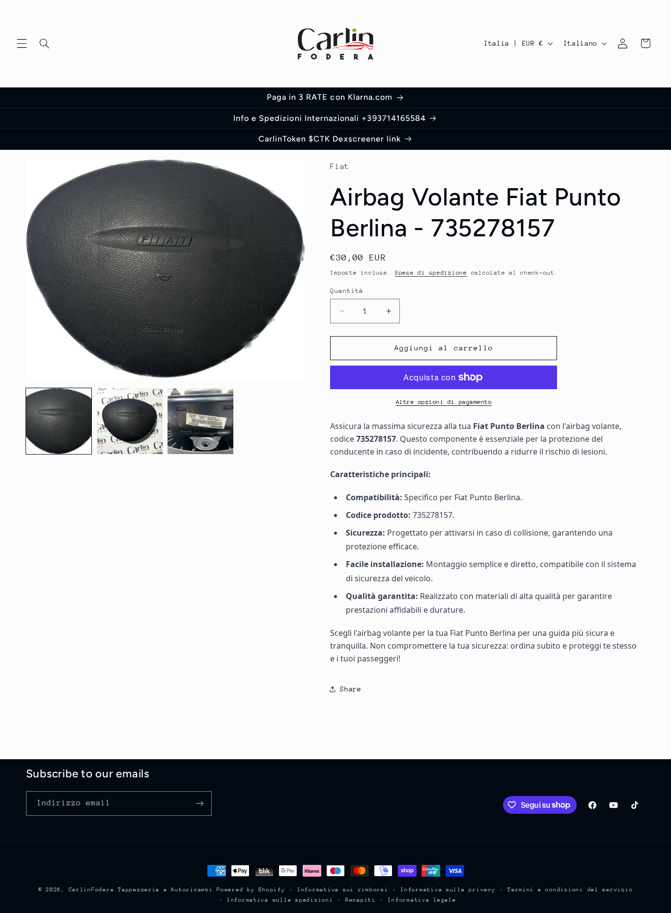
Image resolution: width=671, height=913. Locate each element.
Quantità (346, 290)
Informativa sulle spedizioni (280, 900)
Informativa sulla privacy (447, 889)
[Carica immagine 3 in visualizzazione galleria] (200, 421)
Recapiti (360, 900)
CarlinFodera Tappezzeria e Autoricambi (141, 889)
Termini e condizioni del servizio (570, 889)
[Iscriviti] (199, 803)
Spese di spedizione (431, 272)
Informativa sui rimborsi (343, 889)
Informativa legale (422, 900)
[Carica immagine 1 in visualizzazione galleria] (59, 421)
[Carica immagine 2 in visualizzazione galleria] (130, 421)
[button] (21, 43)
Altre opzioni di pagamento (444, 402)
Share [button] (350, 689)
